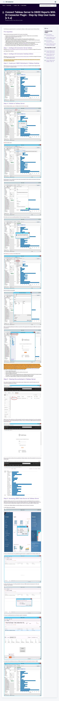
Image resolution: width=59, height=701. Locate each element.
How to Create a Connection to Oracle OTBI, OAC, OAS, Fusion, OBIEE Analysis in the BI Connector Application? (50, 35)
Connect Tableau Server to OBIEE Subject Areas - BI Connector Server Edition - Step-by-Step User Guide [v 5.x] (50, 58)
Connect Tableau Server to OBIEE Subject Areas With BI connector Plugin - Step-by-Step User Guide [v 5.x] (50, 51)
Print (47, 28)
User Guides (23, 5)
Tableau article (25, 43)
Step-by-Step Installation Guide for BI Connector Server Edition (17, 49)
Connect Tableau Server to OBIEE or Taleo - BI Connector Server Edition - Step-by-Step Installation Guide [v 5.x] (51, 61)
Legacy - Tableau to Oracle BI (20, 5)
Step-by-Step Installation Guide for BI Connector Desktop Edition (18, 56)
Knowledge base (10, 5)
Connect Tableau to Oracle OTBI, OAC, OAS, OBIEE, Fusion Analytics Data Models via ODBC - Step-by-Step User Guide (51, 38)
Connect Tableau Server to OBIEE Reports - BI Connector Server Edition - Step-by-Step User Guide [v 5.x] (51, 55)
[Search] (54, 5)
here (34, 45)
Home (4, 5)
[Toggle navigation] (55, 2)
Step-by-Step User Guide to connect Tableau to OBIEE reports (18, 65)
